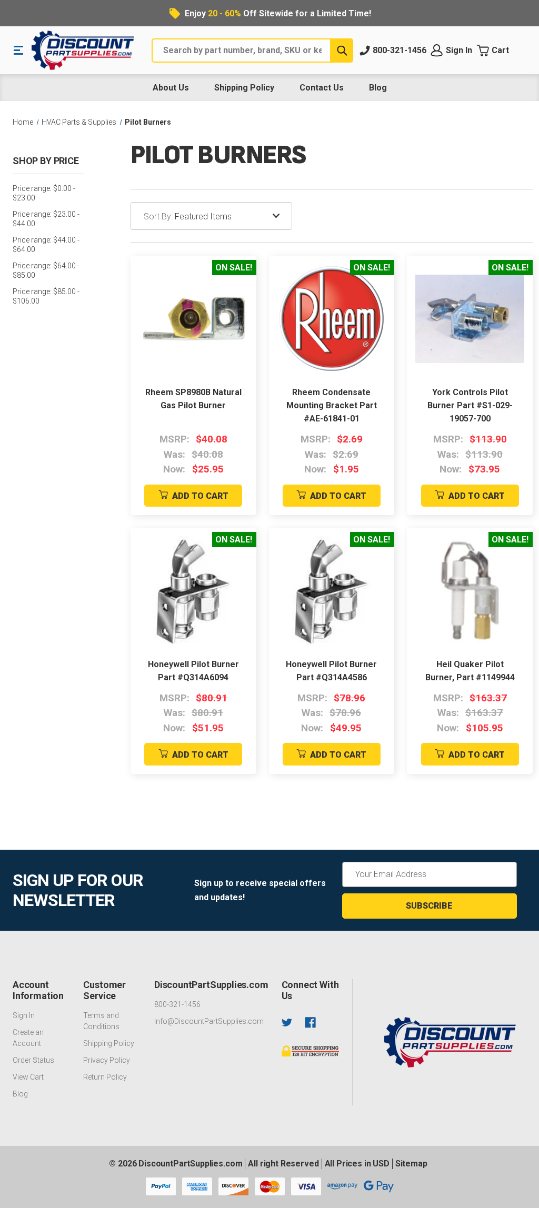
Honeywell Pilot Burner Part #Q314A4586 (331, 670)
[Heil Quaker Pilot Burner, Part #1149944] (469, 590)
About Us (171, 88)
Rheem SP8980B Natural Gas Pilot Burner (193, 398)
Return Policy (105, 1077)
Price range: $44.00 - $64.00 (46, 245)
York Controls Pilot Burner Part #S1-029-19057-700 (470, 405)
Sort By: (158, 217)
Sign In (24, 1015)
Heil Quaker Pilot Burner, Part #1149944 (470, 670)
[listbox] (233, 216)
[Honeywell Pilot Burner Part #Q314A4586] (331, 590)
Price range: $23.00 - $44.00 (46, 219)
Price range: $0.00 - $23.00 (44, 193)
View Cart (28, 1077)
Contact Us (322, 88)
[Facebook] (310, 1022)
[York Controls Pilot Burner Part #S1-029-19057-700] (469, 318)
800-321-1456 (177, 1004)
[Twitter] (287, 1022)
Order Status (33, 1060)
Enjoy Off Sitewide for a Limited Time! (278, 13)
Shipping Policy (244, 88)
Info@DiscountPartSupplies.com (209, 1021)
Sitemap (411, 1164)
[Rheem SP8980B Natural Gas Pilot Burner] (193, 318)
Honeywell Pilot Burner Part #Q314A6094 (193, 670)
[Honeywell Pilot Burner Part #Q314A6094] (193, 590)
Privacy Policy (106, 1060)
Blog (378, 88)
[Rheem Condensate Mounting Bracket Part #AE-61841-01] (331, 318)
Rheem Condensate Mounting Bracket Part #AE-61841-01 (331, 405)
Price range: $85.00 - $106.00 (46, 296)
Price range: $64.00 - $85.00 (46, 270)
